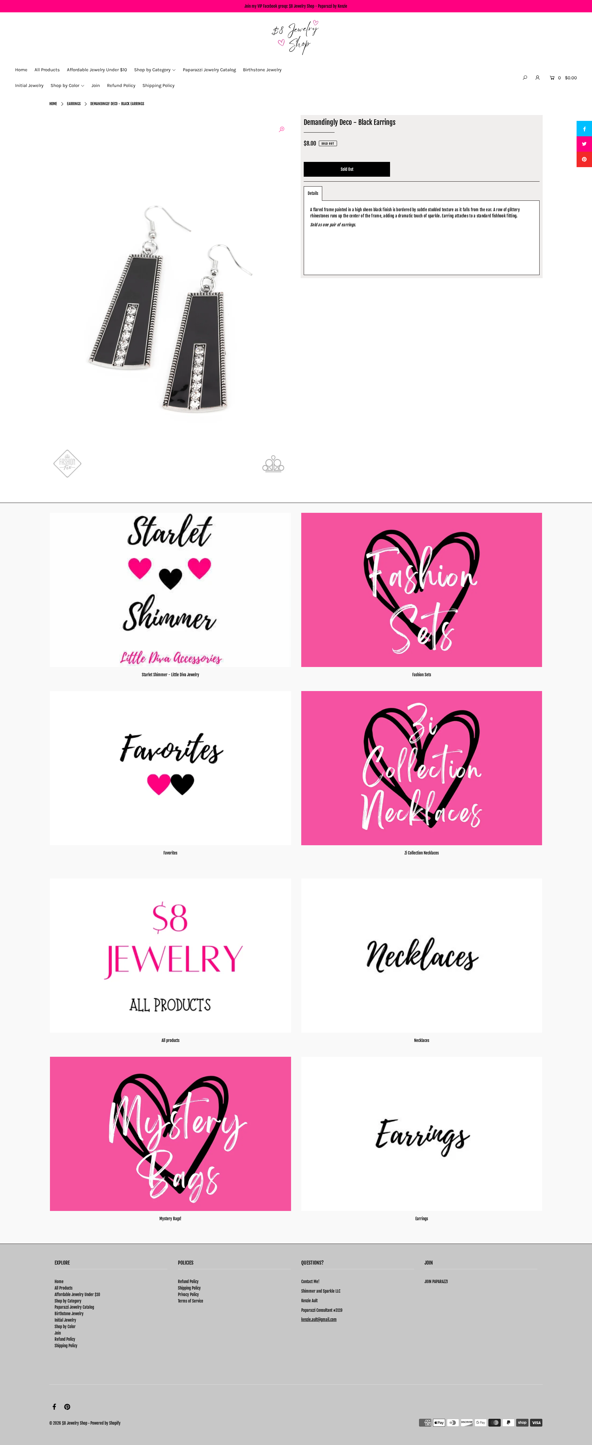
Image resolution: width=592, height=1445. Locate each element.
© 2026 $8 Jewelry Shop (68, 1423)
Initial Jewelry (65, 1320)
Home (53, 103)
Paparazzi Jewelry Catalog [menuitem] (209, 69)
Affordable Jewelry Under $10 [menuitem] (97, 69)
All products (170, 1040)
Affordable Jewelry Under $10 (77, 1294)
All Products (63, 1288)
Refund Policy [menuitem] (121, 85)
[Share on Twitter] (584, 144)
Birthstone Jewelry (69, 1313)
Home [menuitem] (21, 69)
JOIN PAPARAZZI (436, 1281)
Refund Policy (65, 1339)
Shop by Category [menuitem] (152, 69)
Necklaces (421, 1040)
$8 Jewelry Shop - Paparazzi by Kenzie (318, 6)
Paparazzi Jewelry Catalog (74, 1307)
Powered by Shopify (105, 1423)
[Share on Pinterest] (584, 159)
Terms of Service (190, 1301)
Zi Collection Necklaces (422, 852)
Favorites (170, 852)
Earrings (73, 103)
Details (313, 193)
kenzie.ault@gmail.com (319, 1319)
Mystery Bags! (170, 1218)
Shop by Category (68, 1301)
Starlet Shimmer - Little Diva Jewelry (170, 674)
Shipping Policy (66, 1345)
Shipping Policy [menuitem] (158, 85)
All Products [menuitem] (47, 69)
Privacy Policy (188, 1294)
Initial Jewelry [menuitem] (29, 85)
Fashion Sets (421, 674)
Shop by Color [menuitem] (65, 85)
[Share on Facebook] (584, 128)
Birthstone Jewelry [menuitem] (262, 69)
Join (58, 1333)
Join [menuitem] (96, 85)
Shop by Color (65, 1326)
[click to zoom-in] (281, 129)
